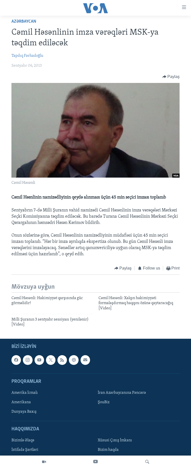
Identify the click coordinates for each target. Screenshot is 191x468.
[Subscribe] (85, 360)
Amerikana (21, 402)
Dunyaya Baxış (24, 412)
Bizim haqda (108, 450)
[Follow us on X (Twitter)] (50, 360)
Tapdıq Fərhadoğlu (27, 56)
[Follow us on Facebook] (16, 360)
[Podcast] (73, 360)
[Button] (171, 76)
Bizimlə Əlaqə (22, 440)
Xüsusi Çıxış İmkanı (115, 440)
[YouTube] (95, 462)
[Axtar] (147, 462)
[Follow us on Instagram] (27, 360)
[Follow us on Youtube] (39, 360)
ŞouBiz (103, 402)
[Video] (44, 462)
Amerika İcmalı (24, 393)
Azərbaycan (23, 21)
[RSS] (62, 360)
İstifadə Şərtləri (24, 450)
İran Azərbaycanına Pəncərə (122, 393)
